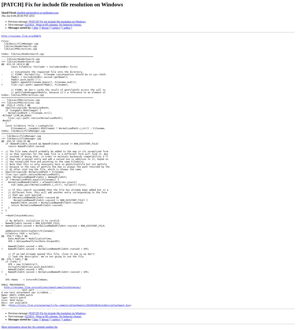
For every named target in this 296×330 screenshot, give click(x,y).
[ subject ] (56, 27)
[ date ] (36, 27)
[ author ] (67, 27)
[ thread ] (45, 27)
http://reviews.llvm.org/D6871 (21, 36)
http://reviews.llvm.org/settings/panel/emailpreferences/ (42, 287)
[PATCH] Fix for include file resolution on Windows (57, 21)
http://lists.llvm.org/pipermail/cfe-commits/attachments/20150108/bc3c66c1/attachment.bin (70, 305)
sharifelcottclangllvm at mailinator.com (37, 12)
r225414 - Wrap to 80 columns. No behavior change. (53, 24)
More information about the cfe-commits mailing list (29, 327)
